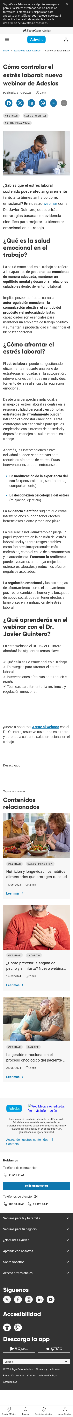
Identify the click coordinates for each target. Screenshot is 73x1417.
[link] (36, 30)
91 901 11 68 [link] (16, 1175)
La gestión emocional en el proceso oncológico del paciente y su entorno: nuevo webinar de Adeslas (35, 1057)
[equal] (7, 1328)
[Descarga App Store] (54, 1349)
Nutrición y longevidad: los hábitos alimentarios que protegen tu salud (36, 874)
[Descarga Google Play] (19, 1349)
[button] (7, 39)
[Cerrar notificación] (67, 4)
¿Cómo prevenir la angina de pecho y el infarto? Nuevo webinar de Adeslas (35, 965)
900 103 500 (39, 15)
